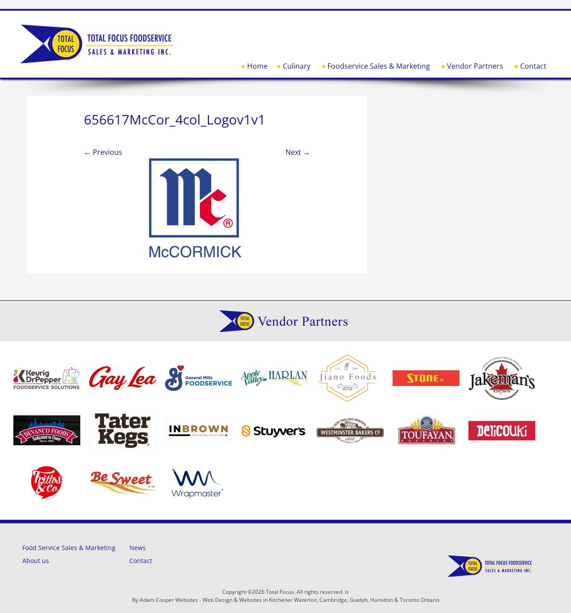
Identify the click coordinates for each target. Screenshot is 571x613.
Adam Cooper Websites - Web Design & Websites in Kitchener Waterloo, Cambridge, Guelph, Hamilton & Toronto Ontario (289, 600)
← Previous (103, 152)
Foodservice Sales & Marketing (378, 66)
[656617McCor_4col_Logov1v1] (197, 203)
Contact (533, 66)
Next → (298, 152)
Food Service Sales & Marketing (69, 547)
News (137, 547)
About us (35, 560)
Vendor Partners (475, 66)
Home (257, 66)
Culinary (296, 66)
